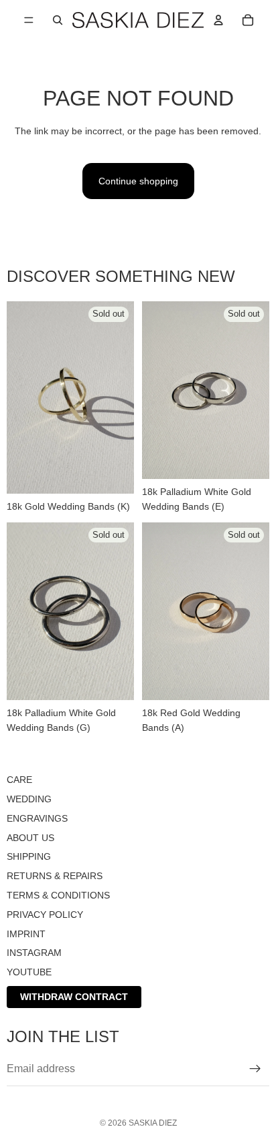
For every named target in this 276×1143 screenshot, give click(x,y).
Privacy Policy (45, 914)
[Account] (218, 20)
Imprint (26, 934)
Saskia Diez (153, 1123)
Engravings (37, 818)
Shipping (29, 857)
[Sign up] (255, 1069)
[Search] (57, 20)
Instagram (34, 953)
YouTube (29, 972)
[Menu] (28, 20)
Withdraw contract (74, 996)
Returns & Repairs (54, 875)
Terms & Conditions (58, 895)
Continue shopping (138, 181)
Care (19, 779)
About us (30, 837)
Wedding (29, 799)
